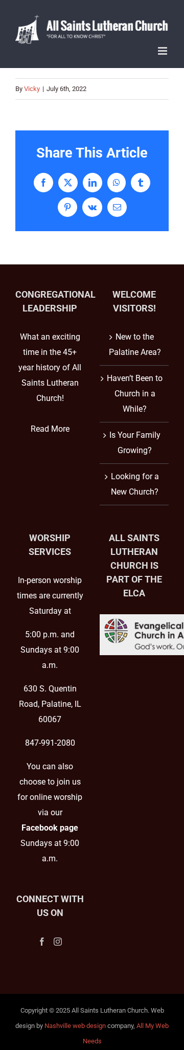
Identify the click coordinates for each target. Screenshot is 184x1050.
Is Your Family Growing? (134, 442)
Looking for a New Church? (135, 484)
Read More (50, 429)
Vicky (32, 89)
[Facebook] (42, 941)
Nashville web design (75, 1026)
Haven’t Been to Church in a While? (135, 393)
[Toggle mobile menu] (163, 51)
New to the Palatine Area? (135, 344)
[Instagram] (58, 941)
